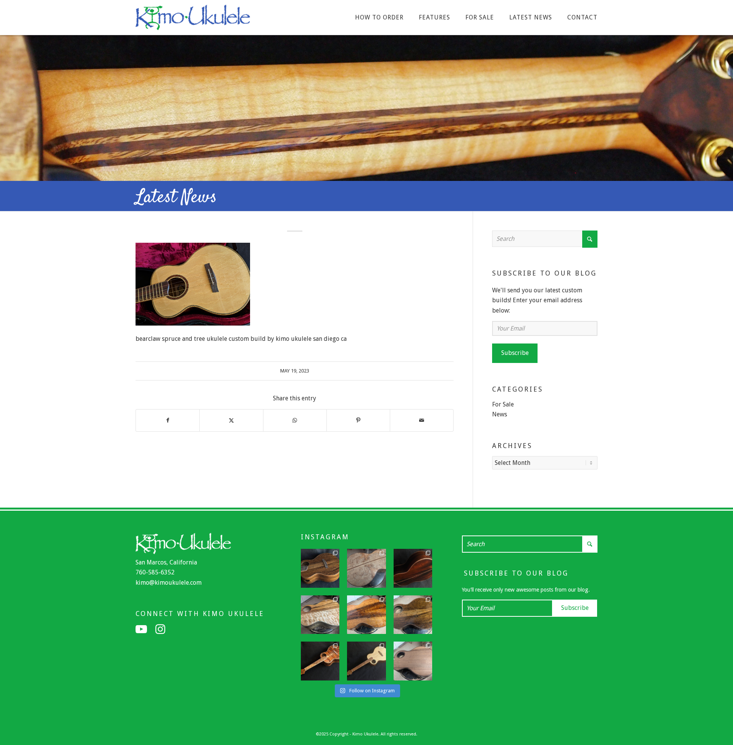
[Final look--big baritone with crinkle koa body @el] (366, 661)
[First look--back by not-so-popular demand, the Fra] (320, 614)
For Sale (503, 404)
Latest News (176, 198)
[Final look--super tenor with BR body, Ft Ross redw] (413, 568)
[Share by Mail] (421, 420)
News (499, 414)
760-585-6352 (155, 572)
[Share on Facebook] (167, 420)
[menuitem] (379, 17)
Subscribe (515, 352)
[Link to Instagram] (160, 629)
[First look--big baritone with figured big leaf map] (366, 568)
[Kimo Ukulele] (193, 19)
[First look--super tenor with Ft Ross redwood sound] (413, 661)
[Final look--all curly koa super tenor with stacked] (320, 661)
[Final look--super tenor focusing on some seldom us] (320, 568)
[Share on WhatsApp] (294, 420)
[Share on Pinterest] (358, 420)
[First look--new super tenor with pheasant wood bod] (413, 614)
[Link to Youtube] (141, 629)
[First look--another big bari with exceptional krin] (366, 614)
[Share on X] (231, 420)
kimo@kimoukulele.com (169, 582)
